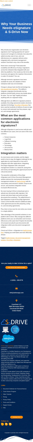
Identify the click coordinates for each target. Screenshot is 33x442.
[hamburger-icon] (29, 5)
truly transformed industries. (9, 89)
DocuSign (10, 240)
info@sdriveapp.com (16, 292)
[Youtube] (10, 424)
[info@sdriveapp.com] (16, 288)
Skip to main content (6, 1)
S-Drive (3, 346)
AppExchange (21, 181)
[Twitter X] (2, 424)
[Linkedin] (6, 424)
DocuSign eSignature (21, 105)
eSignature (16, 240)
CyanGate (10, 346)
